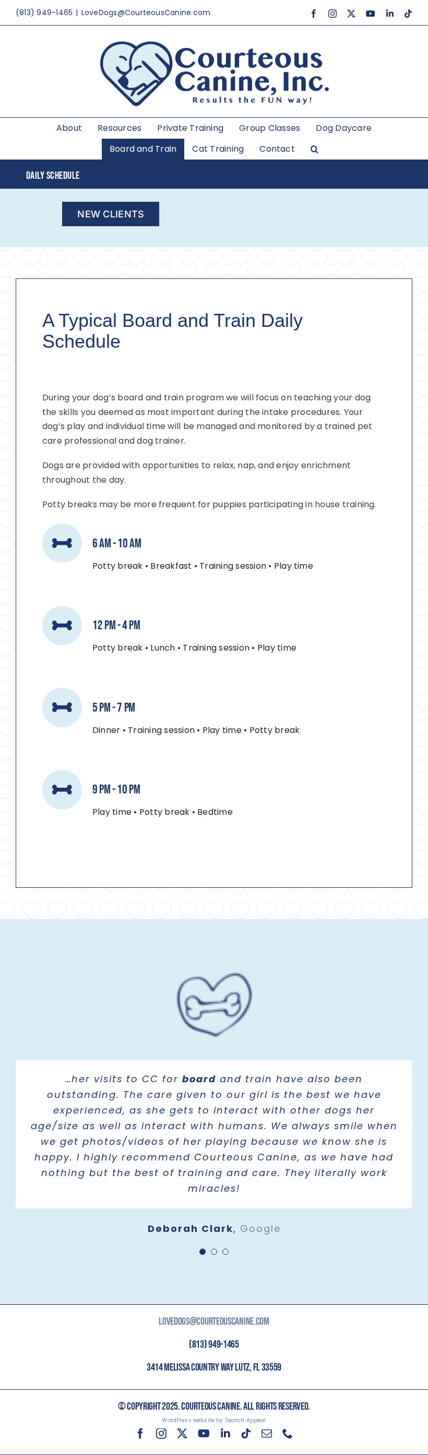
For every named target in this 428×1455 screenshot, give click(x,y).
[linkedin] (225, 1433)
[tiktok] (246, 1433)
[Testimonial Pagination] (202, 1252)
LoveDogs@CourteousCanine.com (146, 12)
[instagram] (161, 1433)
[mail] (266, 1433)
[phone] (287, 1433)
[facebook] (140, 1433)
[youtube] (204, 1433)
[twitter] (182, 1433)
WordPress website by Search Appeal (214, 1420)
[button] (314, 149)
